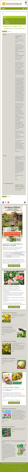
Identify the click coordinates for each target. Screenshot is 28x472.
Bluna (4, 34)
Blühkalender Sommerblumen (9, 408)
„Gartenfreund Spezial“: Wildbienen (11, 387)
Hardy (5, 155)
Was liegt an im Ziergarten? (8, 426)
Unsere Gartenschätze (7, 327)
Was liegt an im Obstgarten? (8, 358)
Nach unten (4, 31)
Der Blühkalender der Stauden (9, 341)
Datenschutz (13, 464)
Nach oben (4, 196)
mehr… (13, 317)
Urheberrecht (20, 464)
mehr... (3, 459)
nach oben (22, 470)
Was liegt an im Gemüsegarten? (9, 312)
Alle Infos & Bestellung (14, 402)
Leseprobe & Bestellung (14, 265)
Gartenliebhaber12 (8, 183)
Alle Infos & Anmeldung (14, 307)
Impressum (7, 464)
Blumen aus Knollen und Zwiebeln (11, 286)
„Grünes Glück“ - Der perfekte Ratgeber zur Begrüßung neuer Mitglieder (13, 244)
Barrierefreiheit (14, 467)
